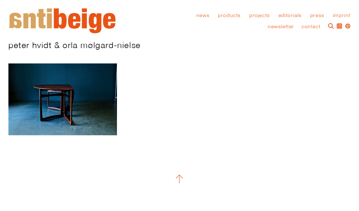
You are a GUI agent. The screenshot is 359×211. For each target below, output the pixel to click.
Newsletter (281, 26)
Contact (311, 26)
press (317, 15)
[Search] (329, 25)
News (203, 15)
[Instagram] (338, 25)
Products (229, 15)
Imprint (342, 15)
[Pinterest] (346, 25)
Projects (259, 15)
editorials (290, 15)
